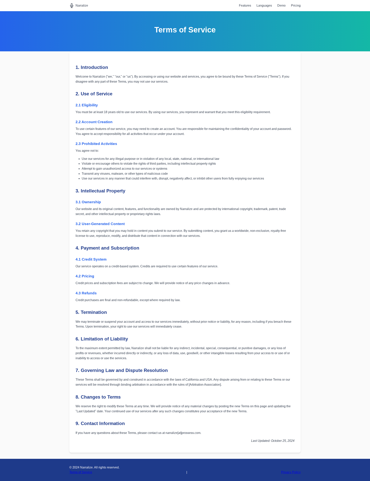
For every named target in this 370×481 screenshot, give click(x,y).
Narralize (82, 5)
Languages (264, 5)
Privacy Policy (291, 472)
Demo (281, 5)
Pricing (296, 5)
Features (245, 5)
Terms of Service (80, 472)
